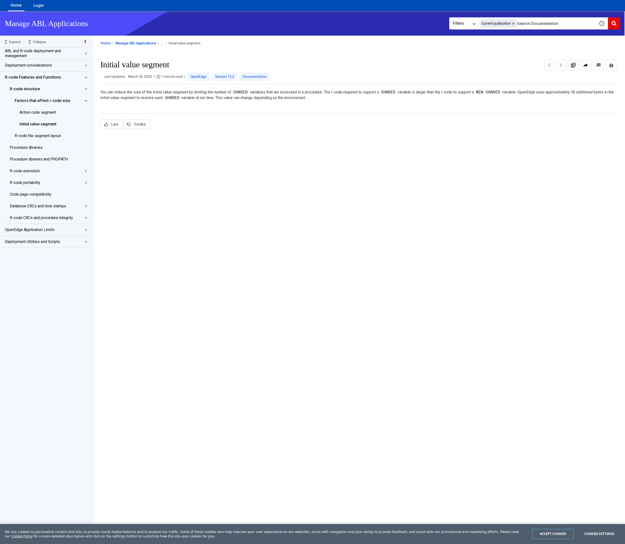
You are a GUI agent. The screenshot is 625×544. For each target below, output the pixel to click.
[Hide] (85, 41)
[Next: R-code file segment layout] (561, 65)
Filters (458, 23)
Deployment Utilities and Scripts (32, 241)
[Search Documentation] (614, 23)
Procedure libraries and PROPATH (39, 159)
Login (38, 5)
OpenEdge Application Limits (29, 229)
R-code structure (25, 89)
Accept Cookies (553, 534)
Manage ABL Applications (135, 43)
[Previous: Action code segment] (549, 65)
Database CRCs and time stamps (38, 206)
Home (16, 5)
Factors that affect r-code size (42, 100)
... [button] (162, 43)
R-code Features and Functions (33, 77)
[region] (312, 534)
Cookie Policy (21, 536)
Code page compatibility (30, 194)
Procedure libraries (26, 147)
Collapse (39, 42)
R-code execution (25, 171)
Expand (15, 42)
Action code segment (38, 112)
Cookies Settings (599, 534)
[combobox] (537, 23)
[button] (513, 23)
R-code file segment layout (38, 135)
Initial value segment (38, 124)
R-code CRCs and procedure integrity (41, 217)
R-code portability (25, 182)
